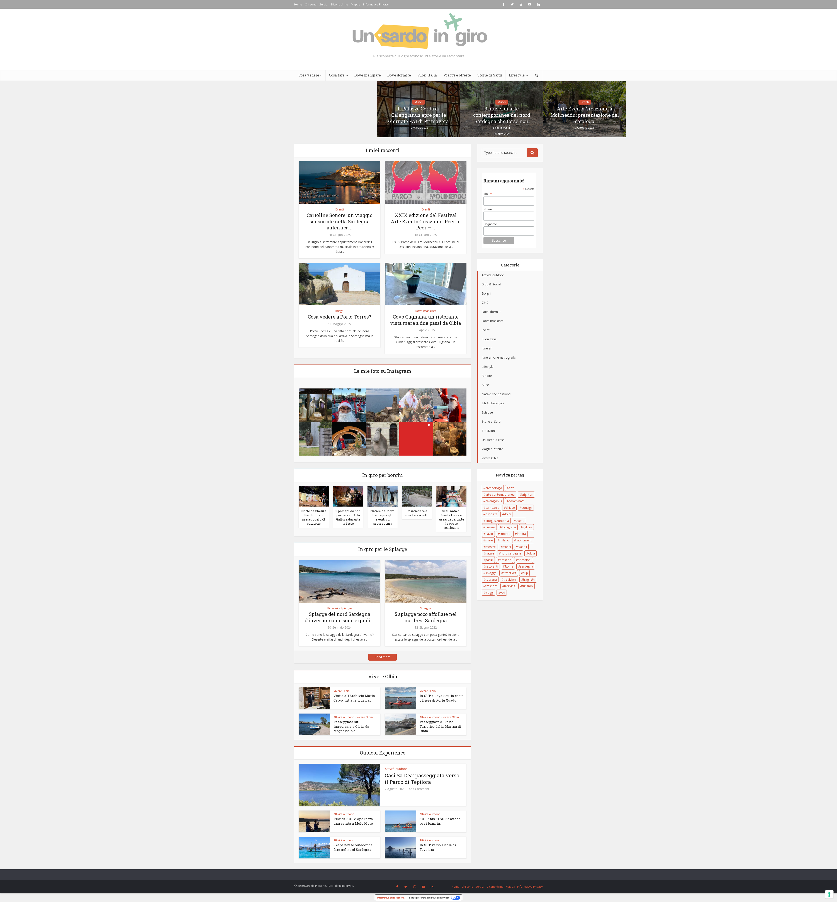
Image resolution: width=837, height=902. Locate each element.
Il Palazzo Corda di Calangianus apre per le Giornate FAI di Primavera (418, 115)
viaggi (489, 592)
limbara (505, 534)
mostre (490, 547)
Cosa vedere (308, 75)
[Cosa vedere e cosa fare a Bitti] (417, 496)
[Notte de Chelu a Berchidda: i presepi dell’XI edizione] (314, 496)
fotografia (509, 527)
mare (489, 540)
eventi (520, 521)
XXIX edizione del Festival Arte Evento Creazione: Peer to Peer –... (426, 221)
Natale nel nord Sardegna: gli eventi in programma (382, 517)
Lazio (489, 534)
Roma (509, 566)
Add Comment (419, 789)
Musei (419, 102)
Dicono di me (339, 4)
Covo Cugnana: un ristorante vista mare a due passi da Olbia (425, 320)
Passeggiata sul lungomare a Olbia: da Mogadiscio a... (351, 726)
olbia (531, 553)
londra (521, 534)
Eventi (585, 102)
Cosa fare (337, 75)
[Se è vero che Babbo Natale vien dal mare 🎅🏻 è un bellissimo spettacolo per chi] (449, 405)
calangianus (493, 501)
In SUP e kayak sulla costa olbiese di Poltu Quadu (442, 697)
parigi (489, 560)
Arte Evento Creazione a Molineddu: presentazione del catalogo (584, 115)
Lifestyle (517, 75)
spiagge (490, 573)
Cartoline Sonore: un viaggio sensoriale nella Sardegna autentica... (340, 221)
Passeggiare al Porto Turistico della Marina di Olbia (440, 726)
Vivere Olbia (341, 691)
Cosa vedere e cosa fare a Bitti (417, 513)
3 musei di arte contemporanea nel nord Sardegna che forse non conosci (501, 118)
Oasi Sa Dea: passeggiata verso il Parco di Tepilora (422, 778)
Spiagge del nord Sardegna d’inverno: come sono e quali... (339, 617)
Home (298, 4)
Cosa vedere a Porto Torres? (339, 317)
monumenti (524, 540)
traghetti (529, 579)
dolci (507, 514)
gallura (527, 527)
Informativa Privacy (376, 4)
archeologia (493, 488)
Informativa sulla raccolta (391, 897)
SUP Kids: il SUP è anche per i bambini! (440, 821)
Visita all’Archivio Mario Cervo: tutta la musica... (354, 697)
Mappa (355, 4)
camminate (517, 501)
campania (492, 507)
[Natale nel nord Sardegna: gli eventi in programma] (382, 496)
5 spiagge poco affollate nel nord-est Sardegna (426, 617)
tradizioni (510, 579)
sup (525, 573)
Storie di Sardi (489, 75)
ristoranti (491, 566)
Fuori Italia (427, 75)
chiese (510, 507)
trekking (509, 586)
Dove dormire (399, 75)
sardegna (526, 566)
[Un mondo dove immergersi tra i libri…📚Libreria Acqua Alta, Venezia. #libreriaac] (449, 439)
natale (489, 553)
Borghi (339, 311)
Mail (487, 194)
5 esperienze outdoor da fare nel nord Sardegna (353, 847)
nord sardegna (511, 553)
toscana (491, 579)
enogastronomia (497, 521)
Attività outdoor (343, 717)
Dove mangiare (367, 75)
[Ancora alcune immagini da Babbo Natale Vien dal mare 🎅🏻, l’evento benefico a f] (349, 405)
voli (502, 592)
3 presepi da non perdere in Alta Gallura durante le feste (348, 517)
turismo (527, 586)
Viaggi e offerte (457, 75)
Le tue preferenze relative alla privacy (429, 897)
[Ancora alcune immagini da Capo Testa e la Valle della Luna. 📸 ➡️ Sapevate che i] (416, 439)
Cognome (490, 224)
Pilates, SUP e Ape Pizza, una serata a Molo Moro (353, 821)
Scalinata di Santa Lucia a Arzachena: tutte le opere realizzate (451, 519)
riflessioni (524, 560)
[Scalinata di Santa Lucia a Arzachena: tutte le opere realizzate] (451, 496)
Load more (382, 657)
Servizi (323, 4)
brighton (527, 494)
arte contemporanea (500, 494)
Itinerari (332, 608)
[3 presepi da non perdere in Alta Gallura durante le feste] (348, 496)
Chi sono (310, 4)
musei (506, 547)
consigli (527, 507)
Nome (487, 209)
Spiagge (346, 608)
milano (504, 540)
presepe (505, 560)
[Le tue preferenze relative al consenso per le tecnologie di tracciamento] (829, 894)
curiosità (491, 514)
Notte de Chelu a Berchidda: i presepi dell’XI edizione (313, 517)
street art (509, 573)
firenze (490, 527)
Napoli (522, 547)
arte (511, 488)
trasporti (491, 586)
